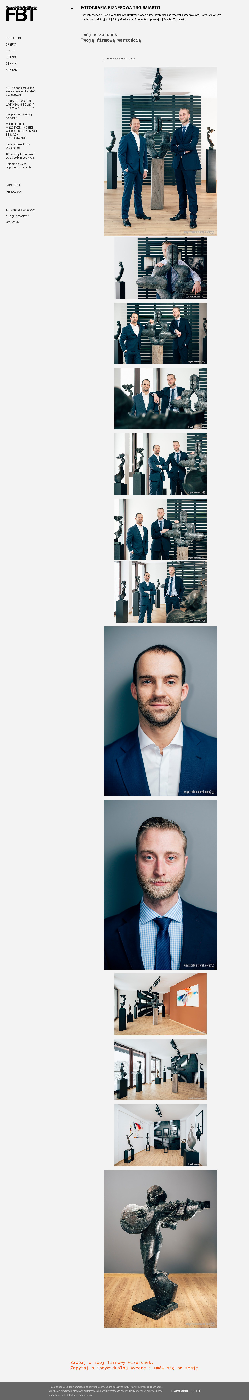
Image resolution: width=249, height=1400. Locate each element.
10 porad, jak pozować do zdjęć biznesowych (20, 155)
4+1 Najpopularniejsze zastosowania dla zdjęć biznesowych (20, 91)
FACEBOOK (13, 185)
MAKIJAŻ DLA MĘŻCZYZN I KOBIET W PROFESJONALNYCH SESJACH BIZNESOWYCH (21, 131)
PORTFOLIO (13, 38)
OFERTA (11, 44)
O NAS (10, 51)
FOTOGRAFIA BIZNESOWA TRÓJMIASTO (120, 7)
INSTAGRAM (14, 191)
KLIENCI (11, 57)
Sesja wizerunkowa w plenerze (18, 146)
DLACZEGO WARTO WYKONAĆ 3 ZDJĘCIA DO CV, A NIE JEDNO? (20, 104)
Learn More (180, 1391)
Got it (196, 1391)
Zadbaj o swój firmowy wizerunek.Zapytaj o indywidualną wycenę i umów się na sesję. (135, 1365)
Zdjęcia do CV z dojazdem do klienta (18, 165)
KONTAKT (12, 70)
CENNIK (11, 63)
